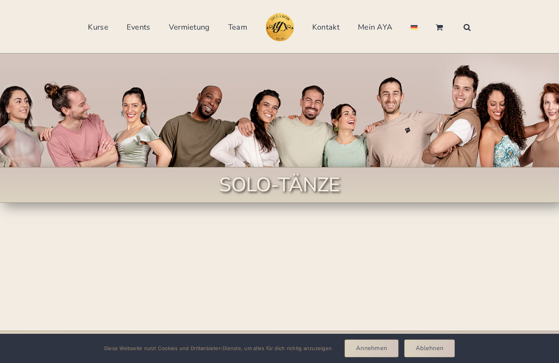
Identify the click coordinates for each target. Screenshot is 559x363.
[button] (423, 26)
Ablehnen (429, 348)
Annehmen (371, 348)
